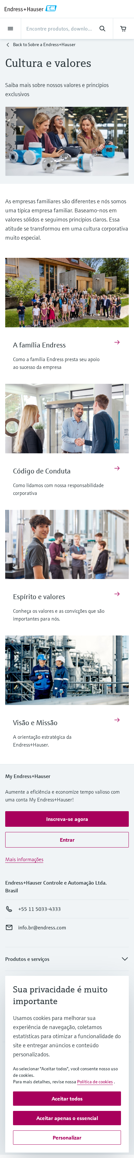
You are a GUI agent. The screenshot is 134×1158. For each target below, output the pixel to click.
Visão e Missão (35, 722)
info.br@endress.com (42, 927)
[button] (67, 819)
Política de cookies (95, 1082)
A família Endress (39, 345)
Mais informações (24, 859)
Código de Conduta (42, 471)
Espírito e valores (39, 596)
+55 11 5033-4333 (39, 909)
